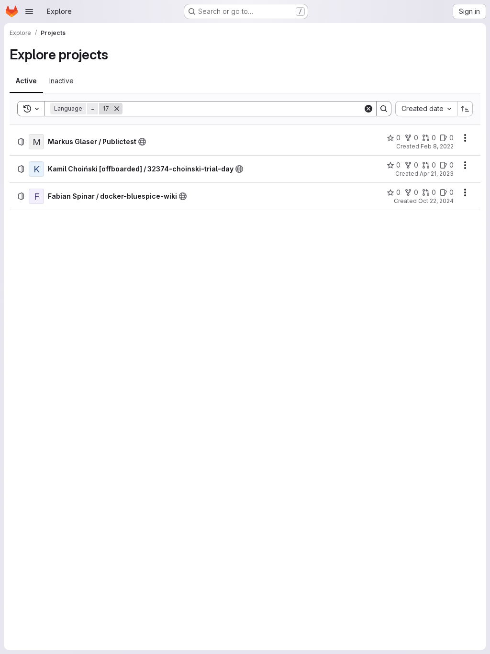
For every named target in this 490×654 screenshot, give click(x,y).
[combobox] (426, 108)
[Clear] (368, 108)
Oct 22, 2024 (436, 200)
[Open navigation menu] (29, 11)
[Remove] (116, 108)
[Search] (383, 108)
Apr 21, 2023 (437, 173)
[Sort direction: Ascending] (465, 108)
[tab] (26, 81)
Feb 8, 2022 (437, 146)
